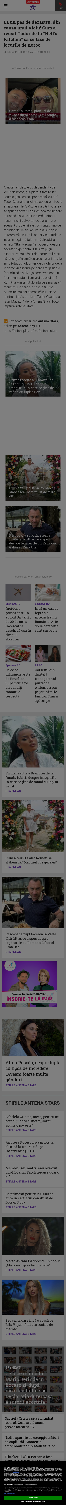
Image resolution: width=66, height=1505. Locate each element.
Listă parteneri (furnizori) (9, 1493)
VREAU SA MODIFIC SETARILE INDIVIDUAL (33, 1501)
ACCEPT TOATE (33, 1498)
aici (26, 1478)
